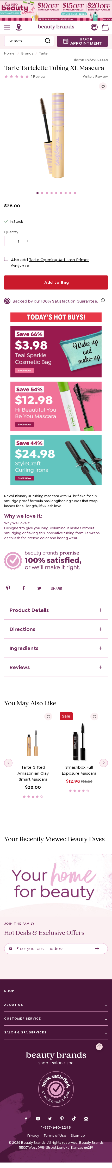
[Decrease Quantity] (29, 241)
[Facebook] (26, 1119)
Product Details (29, 610)
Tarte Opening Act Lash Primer (59, 259)
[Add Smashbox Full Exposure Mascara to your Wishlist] (94, 716)
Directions (22, 629)
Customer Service (22, 1018)
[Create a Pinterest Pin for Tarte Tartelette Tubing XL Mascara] (8, 589)
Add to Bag (56, 282)
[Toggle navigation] (7, 27)
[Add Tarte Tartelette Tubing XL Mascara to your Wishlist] (103, 86)
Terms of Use (55, 1135)
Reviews (19, 667)
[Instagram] (38, 1119)
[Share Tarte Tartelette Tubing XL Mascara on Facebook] (24, 589)
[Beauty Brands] (56, 27)
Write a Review (95, 76)
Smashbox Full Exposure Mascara (79, 770)
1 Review (38, 76)
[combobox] (29, 41)
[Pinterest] (62, 1119)
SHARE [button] (56, 588)
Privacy (33, 1135)
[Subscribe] (97, 948)
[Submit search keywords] (47, 41)
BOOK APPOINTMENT (86, 41)
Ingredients (23, 648)
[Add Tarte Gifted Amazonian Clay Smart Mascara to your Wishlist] (48, 716)
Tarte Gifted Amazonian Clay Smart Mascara (33, 773)
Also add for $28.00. (50, 263)
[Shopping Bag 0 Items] (105, 27)
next (103, 763)
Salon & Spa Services (25, 1032)
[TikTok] (74, 1118)
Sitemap (78, 1135)
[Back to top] (99, 1045)
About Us (13, 1005)
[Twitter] (50, 1119)
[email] (86, 1118)
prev (8, 763)
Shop (9, 991)
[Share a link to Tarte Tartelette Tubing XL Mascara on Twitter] (39, 589)
